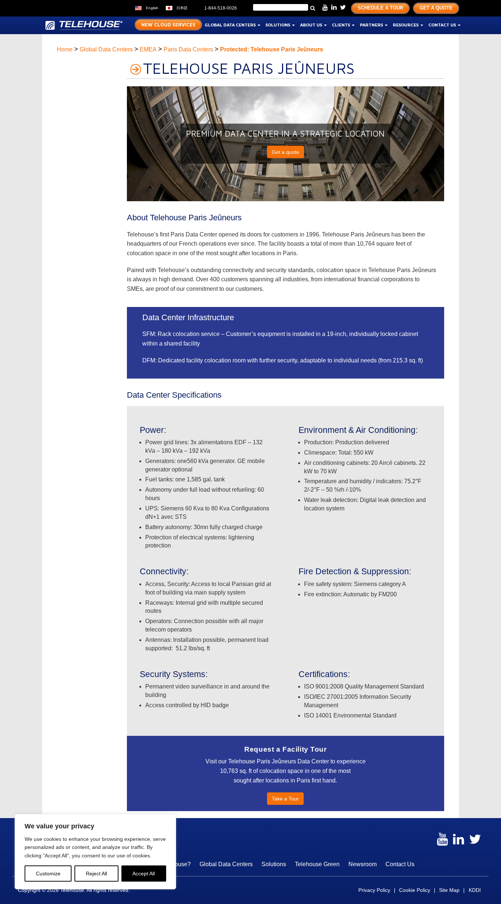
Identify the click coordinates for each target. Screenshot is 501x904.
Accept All (143, 873)
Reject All (96, 873)
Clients (341, 25)
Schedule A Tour (380, 8)
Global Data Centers (231, 25)
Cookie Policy (414, 890)
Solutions (278, 25)
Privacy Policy (374, 890)
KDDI (475, 890)
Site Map (449, 890)
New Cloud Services (168, 25)
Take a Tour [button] (285, 799)
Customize (48, 873)
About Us (311, 25)
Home (65, 49)
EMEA (148, 49)
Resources (406, 25)
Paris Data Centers (188, 49)
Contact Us (442, 25)
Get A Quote (436, 8)
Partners (372, 25)
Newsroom (362, 864)
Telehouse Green (317, 864)
